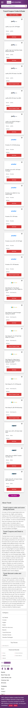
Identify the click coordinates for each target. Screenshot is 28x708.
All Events (3, 683)
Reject (15, 705)
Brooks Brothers (19, 653)
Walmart (4, 658)
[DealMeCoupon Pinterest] (11, 669)
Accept (10, 705)
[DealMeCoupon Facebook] (2, 669)
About (2, 689)
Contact (3, 691)
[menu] (2, 2)
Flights (4, 622)
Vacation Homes (6, 635)
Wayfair (4, 655)
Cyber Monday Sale (6, 677)
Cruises (4, 620)
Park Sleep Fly (6, 645)
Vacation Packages (7, 637)
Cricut (4, 653)
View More (14, 495)
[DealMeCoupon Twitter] (5, 669)
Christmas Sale (5, 680)
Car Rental (5, 617)
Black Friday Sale (5, 675)
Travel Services (6, 632)
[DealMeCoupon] (6, 663)
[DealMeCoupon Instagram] (8, 669)
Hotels (4, 625)
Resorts (4, 630)
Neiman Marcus (19, 655)
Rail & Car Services (7, 627)
